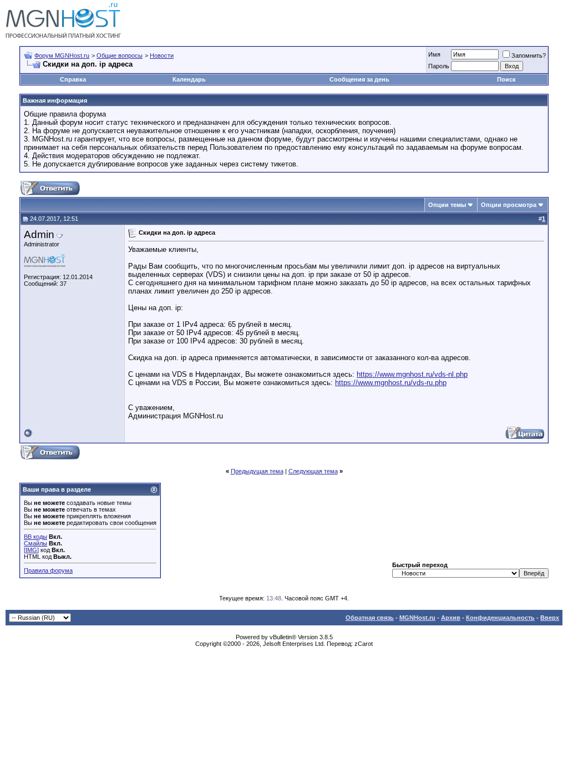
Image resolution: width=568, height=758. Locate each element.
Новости (162, 55)
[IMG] (31, 550)
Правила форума (48, 570)
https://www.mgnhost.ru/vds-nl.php (412, 374)
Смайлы (35, 543)
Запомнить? (528, 55)
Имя (434, 54)
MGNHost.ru (417, 617)
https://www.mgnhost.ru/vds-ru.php (391, 382)
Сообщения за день (359, 79)
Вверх (549, 617)
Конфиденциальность (500, 617)
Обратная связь (370, 617)
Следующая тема (313, 471)
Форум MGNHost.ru (61, 55)
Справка (73, 79)
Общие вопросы (120, 55)
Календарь (189, 79)
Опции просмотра (508, 204)
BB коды (35, 536)
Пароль (438, 66)
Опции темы (447, 204)
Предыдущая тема (257, 471)
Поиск (506, 79)
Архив (450, 617)
